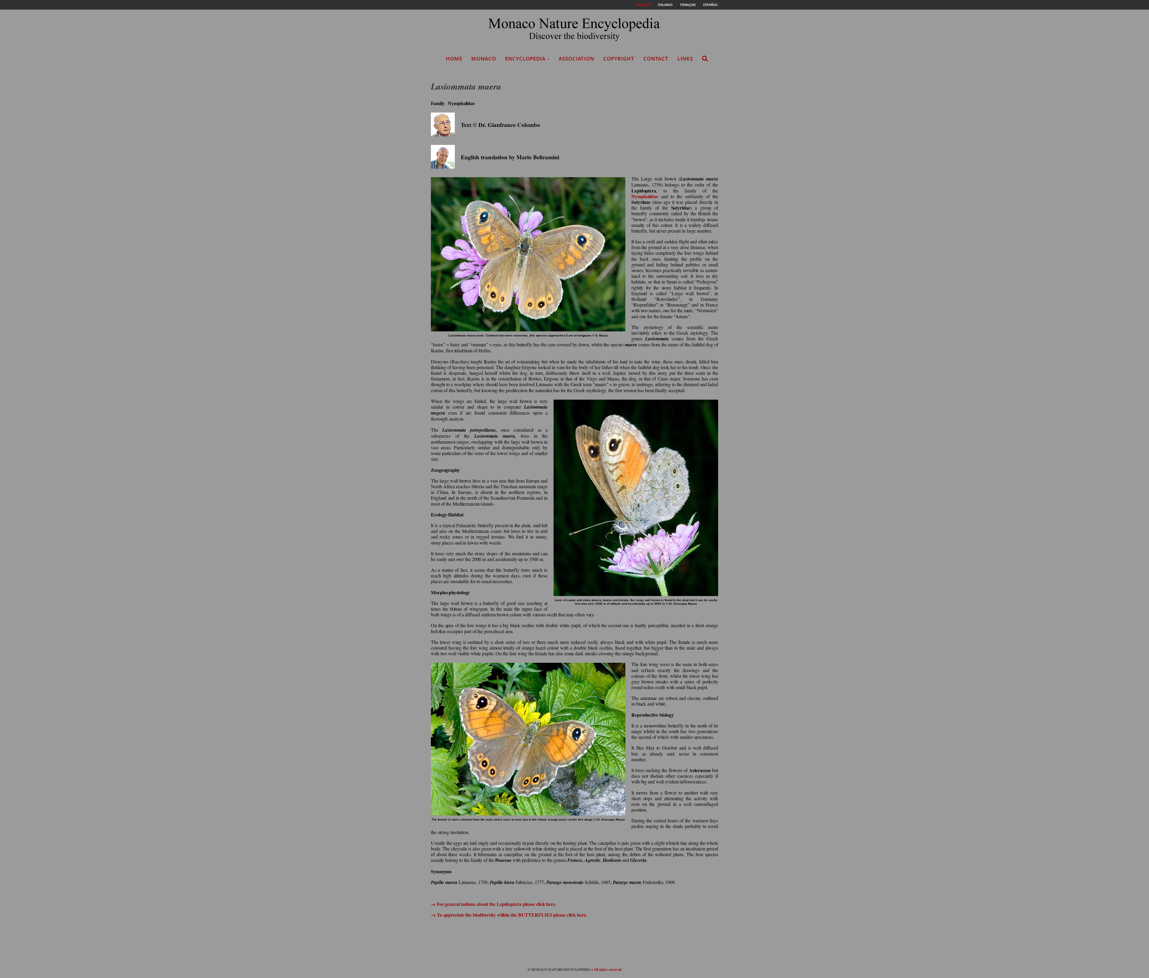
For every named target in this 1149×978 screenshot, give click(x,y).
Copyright (618, 58)
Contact (655, 58)
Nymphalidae (644, 196)
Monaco (483, 58)
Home (454, 58)
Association (576, 58)
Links (685, 58)
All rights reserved (607, 969)
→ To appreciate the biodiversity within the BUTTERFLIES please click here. (509, 914)
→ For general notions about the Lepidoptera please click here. (493, 903)
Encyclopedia (525, 58)
